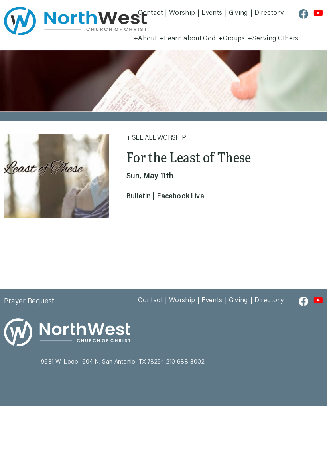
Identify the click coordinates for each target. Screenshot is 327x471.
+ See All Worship (156, 138)
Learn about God (189, 38)
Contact (150, 13)
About (147, 38)
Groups (234, 38)
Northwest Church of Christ (75, 21)
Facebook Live (180, 196)
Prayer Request (29, 301)
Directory (269, 13)
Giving (238, 13)
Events (211, 13)
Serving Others (275, 38)
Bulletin (138, 196)
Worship (182, 13)
